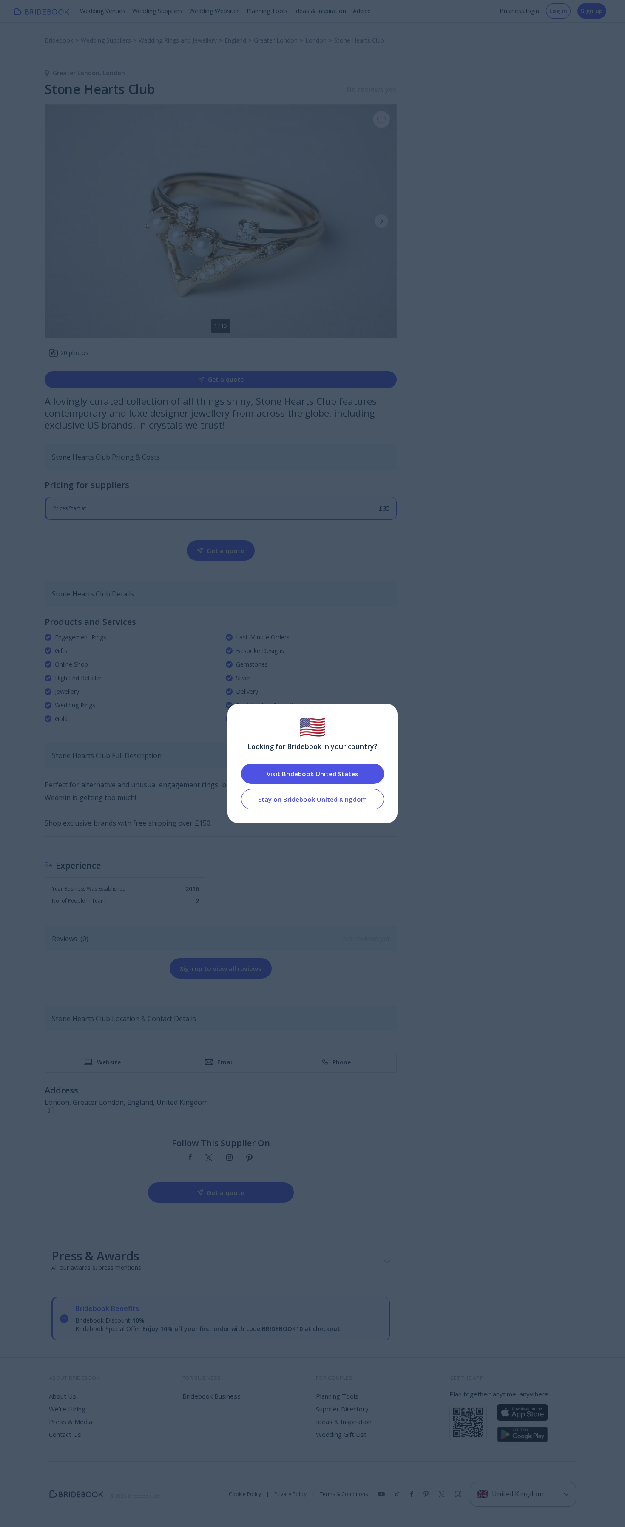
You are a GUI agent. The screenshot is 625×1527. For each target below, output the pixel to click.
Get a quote (226, 379)
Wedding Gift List (341, 1434)
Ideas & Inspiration (320, 11)
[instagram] (229, 1158)
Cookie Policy (245, 1494)
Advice (362, 11)
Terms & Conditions (344, 1494)
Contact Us (65, 1434)
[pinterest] (249, 1158)
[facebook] (190, 1158)
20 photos (74, 353)
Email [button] (225, 1062)
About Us (62, 1396)
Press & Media (70, 1421)
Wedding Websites (214, 11)
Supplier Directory (342, 1409)
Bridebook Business (211, 1396)
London (114, 73)
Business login (519, 11)
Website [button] (109, 1062)
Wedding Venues (102, 11)
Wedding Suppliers (157, 11)
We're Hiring (67, 1409)
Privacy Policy (290, 1494)
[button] (381, 221)
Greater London (78, 73)
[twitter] (209, 1158)
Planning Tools (267, 11)
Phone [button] (341, 1062)
